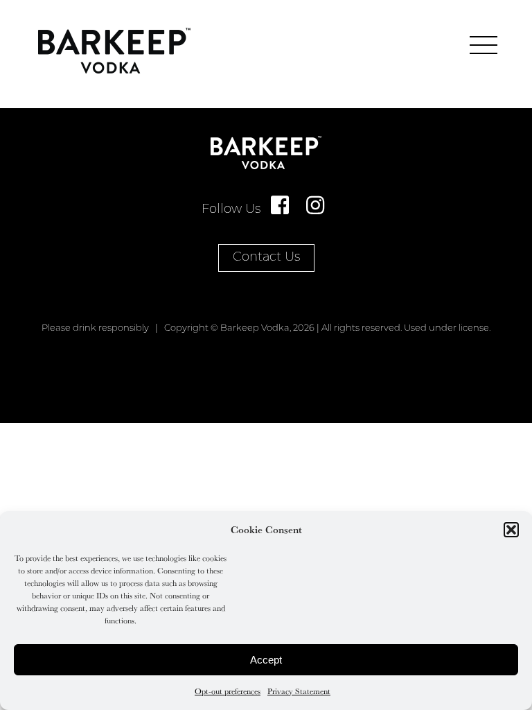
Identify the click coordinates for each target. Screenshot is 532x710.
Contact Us (266, 258)
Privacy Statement (298, 691)
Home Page (114, 50)
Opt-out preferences (227, 691)
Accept (266, 660)
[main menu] (483, 45)
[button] (511, 530)
